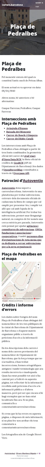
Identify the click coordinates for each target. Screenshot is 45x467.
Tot (37, 7)
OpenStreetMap (13, 169)
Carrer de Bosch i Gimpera (22, 135)
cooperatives (9, 236)
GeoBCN (18, 162)
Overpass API (21, 173)
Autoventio (33, 180)
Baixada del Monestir (18, 131)
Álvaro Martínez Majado (26, 453)
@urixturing (10, 453)
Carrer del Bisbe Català (19, 138)
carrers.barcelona (12, 4)
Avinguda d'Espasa (17, 128)
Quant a (39, 3)
